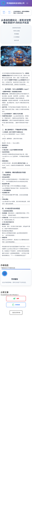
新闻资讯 (4, 12)
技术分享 (10, 12)
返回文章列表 (16, 312)
